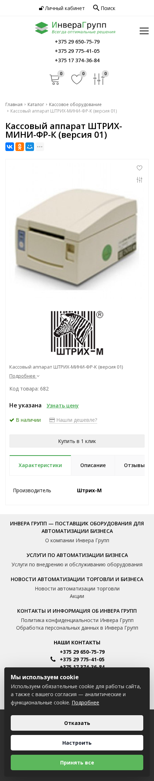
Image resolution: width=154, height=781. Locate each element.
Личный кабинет (64, 8)
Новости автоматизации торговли (77, 588)
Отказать (77, 723)
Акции (77, 596)
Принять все (77, 762)
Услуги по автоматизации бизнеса (77, 555)
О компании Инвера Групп (77, 540)
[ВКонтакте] (9, 146)
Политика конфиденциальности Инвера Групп (77, 620)
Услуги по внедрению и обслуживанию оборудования (77, 564)
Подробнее (85, 702)
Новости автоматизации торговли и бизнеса (77, 579)
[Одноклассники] (19, 146)
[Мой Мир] (29, 146)
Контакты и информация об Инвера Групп (77, 610)
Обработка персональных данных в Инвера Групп (77, 627)
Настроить (77, 742)
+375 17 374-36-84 (82, 666)
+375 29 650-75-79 (82, 651)
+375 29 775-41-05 (82, 659)
